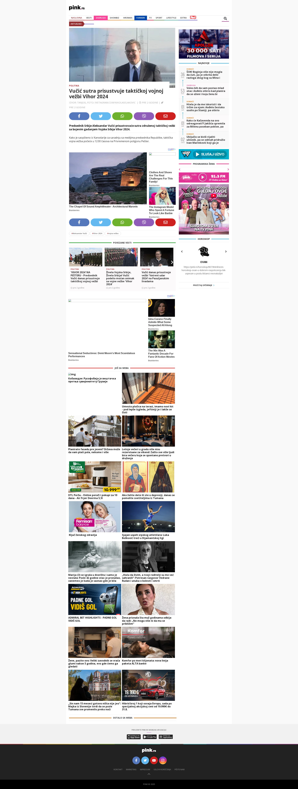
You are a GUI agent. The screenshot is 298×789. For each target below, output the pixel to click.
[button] (72, 262)
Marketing (131, 769)
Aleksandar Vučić (79, 233)
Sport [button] (159, 17)
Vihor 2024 (97, 233)
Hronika (127, 17)
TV (150, 17)
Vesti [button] (89, 17)
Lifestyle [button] (171, 17)
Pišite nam (180, 769)
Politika (74, 85)
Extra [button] (183, 17)
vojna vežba (112, 233)
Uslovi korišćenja (162, 769)
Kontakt (118, 769)
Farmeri (140, 17)
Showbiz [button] (114, 17)
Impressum (145, 769)
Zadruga (101, 17)
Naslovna (76, 17)
